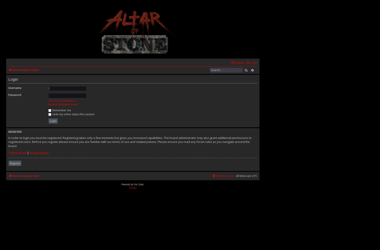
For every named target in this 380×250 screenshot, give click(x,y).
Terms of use (17, 153)
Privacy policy (39, 153)
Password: (15, 95)
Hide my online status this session (73, 114)
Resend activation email (63, 104)
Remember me (61, 110)
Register (15, 163)
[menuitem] (252, 63)
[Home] (135, 32)
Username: (15, 88)
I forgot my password (61, 100)
